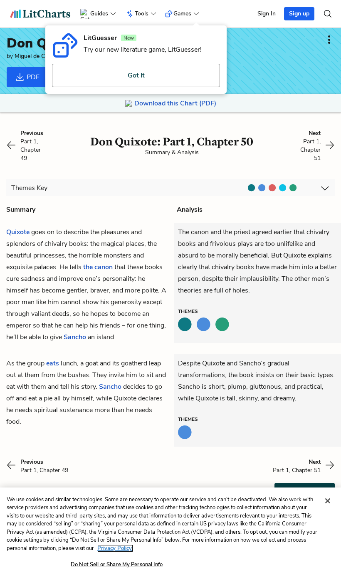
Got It (136, 75)
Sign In (266, 14)
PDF (32, 77)
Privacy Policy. (115, 548)
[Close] (328, 501)
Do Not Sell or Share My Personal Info (117, 564)
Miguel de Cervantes (41, 56)
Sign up (299, 14)
